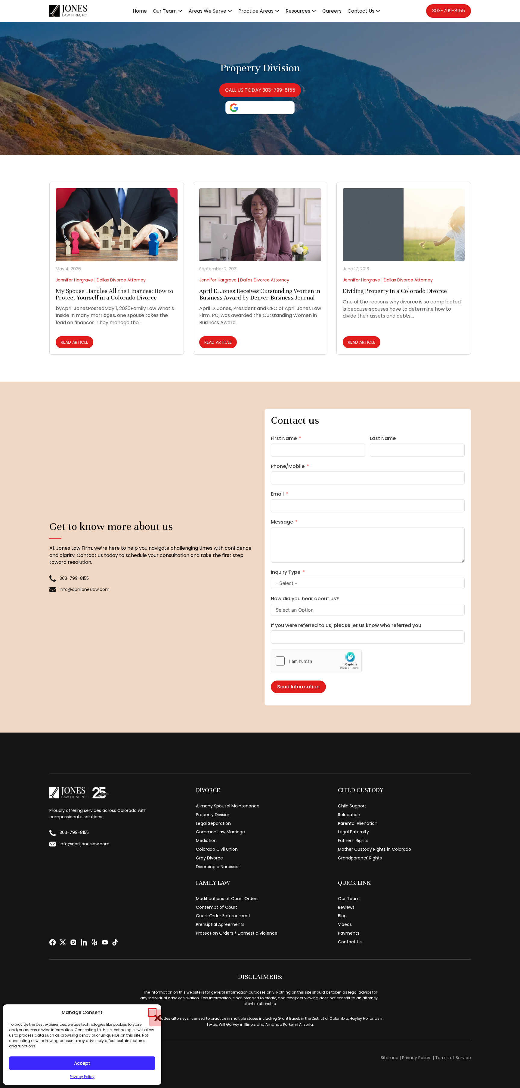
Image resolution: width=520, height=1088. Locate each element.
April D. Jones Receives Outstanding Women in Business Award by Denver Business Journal (259, 294)
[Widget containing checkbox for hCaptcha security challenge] (316, 661)
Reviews (346, 907)
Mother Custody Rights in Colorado (374, 849)
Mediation (206, 841)
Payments (348, 933)
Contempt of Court (216, 907)
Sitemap (389, 1058)
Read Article (74, 342)
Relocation (349, 815)
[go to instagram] (73, 942)
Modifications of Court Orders (227, 899)
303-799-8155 (448, 10)
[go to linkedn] (84, 942)
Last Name (383, 438)
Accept (82, 1063)
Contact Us (361, 11)
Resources (298, 11)
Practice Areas (256, 11)
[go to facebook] (52, 942)
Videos (345, 924)
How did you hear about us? (305, 598)
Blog (342, 916)
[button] (152, 1013)
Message (282, 521)
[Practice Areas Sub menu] (277, 10)
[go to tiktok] (115, 942)
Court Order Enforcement (223, 916)
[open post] (117, 224)
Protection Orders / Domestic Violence (236, 933)
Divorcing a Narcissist (218, 867)
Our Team (165, 11)
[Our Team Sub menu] (180, 10)
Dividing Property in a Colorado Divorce (395, 291)
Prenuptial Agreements (220, 924)
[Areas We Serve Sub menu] (230, 10)
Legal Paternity (353, 832)
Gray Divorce (209, 858)
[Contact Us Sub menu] (378, 10)
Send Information (298, 686)
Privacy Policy (82, 1076)
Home (140, 11)
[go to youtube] (105, 942)
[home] (68, 11)
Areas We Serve (207, 11)
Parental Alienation (357, 823)
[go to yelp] (94, 942)
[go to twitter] (63, 942)
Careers (332, 11)
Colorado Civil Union (217, 849)
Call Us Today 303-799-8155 (260, 90)
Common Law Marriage (220, 832)
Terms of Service (453, 1058)
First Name (284, 438)
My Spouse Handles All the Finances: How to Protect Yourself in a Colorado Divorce (114, 294)
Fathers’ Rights (353, 841)
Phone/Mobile (288, 466)
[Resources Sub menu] (313, 10)
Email (277, 493)
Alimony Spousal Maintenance (227, 806)
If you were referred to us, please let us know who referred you (346, 625)
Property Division (213, 815)
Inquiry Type (285, 572)
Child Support (352, 806)
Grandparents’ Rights (360, 858)
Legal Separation (213, 823)
